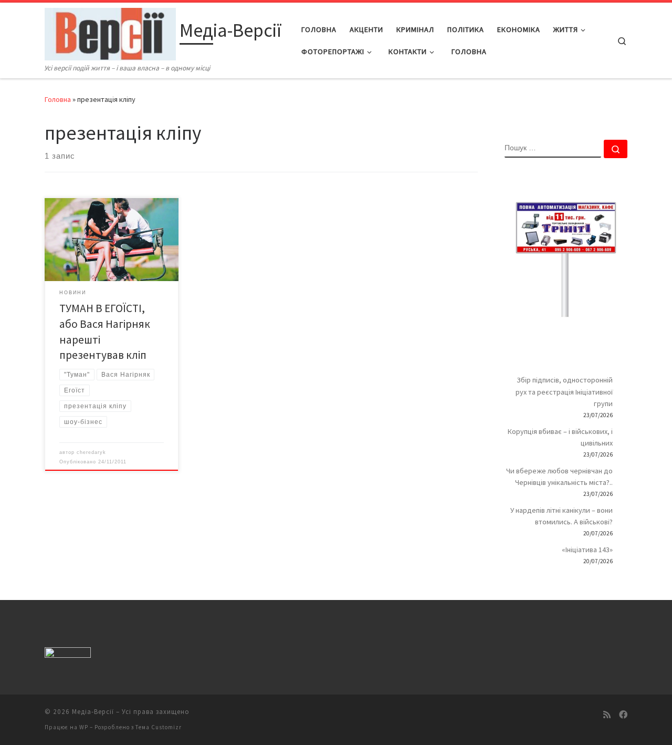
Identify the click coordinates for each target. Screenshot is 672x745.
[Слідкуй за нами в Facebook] (623, 714)
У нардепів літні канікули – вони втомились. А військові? (561, 515)
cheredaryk (91, 452)
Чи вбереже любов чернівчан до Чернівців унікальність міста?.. (559, 476)
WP (83, 727)
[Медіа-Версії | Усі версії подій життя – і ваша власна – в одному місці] (110, 32)
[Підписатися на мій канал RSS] (607, 714)
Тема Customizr (158, 727)
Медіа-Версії (93, 711)
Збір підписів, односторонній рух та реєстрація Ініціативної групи (564, 391)
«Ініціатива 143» (587, 549)
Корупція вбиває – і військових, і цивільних (560, 437)
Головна (58, 99)
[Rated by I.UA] (68, 654)
